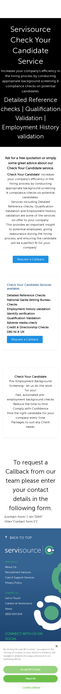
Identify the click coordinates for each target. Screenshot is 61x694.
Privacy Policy (13, 582)
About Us (10, 567)
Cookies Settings (31, 687)
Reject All (30, 678)
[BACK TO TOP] (7, 537)
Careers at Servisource (18, 603)
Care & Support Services (19, 577)
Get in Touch (13, 598)
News (8, 608)
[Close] (57, 646)
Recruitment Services (18, 572)
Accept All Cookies (30, 669)
